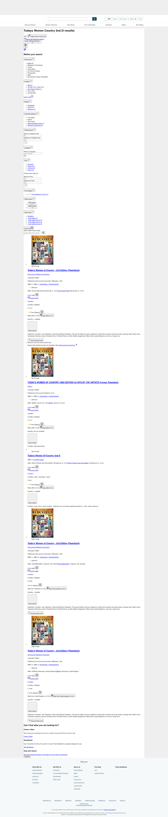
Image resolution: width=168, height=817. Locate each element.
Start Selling (139, 25)
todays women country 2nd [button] (38, 36)
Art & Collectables (89, 25)
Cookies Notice (78, 785)
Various (30, 386)
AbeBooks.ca (101, 800)
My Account (123, 19)
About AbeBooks (78, 770)
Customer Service (99, 773)
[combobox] (32, 42)
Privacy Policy (77, 779)
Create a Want (28, 736)
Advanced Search (30, 25)
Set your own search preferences (57, 755)
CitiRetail (58, 671)
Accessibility (77, 789)
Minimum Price (28, 177)
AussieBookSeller (64, 564)
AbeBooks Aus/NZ (90, 800)
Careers (76, 776)
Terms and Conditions (110, 809)
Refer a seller (56, 779)
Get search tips (28, 755)
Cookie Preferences (79, 782)
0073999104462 (38, 460)
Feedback (27, 756)
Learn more (27, 97)
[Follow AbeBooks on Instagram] (116, 776)
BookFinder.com (84, 804)
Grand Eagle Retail (64, 291)
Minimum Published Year (31, 134)
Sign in (115, 19)
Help (140, 19)
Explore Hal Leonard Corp (67, 345)
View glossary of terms (40, 755)
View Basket (35, 782)
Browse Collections (51, 25)
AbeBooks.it (78, 800)
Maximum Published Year (33, 138)
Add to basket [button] (32, 330)
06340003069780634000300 (49, 284)
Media (75, 773)
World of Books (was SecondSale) (78, 463)
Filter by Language (29, 151)
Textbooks (108, 25)
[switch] (28, 194)
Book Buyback (57, 776)
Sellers (124, 25)
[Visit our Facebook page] (116, 770)
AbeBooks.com (47, 800)
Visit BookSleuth (29, 747)
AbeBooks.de (58, 800)
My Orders (35, 779)
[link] (25, 50)
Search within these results (32, 230)
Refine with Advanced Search (35, 39)
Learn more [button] (27, 228)
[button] (86, 65)
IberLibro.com (112, 800)
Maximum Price (29, 181)
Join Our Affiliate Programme (60, 773)
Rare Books (70, 25)
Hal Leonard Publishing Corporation (39, 274)
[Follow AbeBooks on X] (116, 773)
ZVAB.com (122, 800)
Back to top (84, 762)
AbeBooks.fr (68, 800)
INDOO (50, 403)
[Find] (94, 19)
